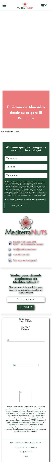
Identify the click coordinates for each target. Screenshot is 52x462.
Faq (26, 456)
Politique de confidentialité (25, 443)
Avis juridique (26, 452)
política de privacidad (36, 200)
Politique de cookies (26, 447)
